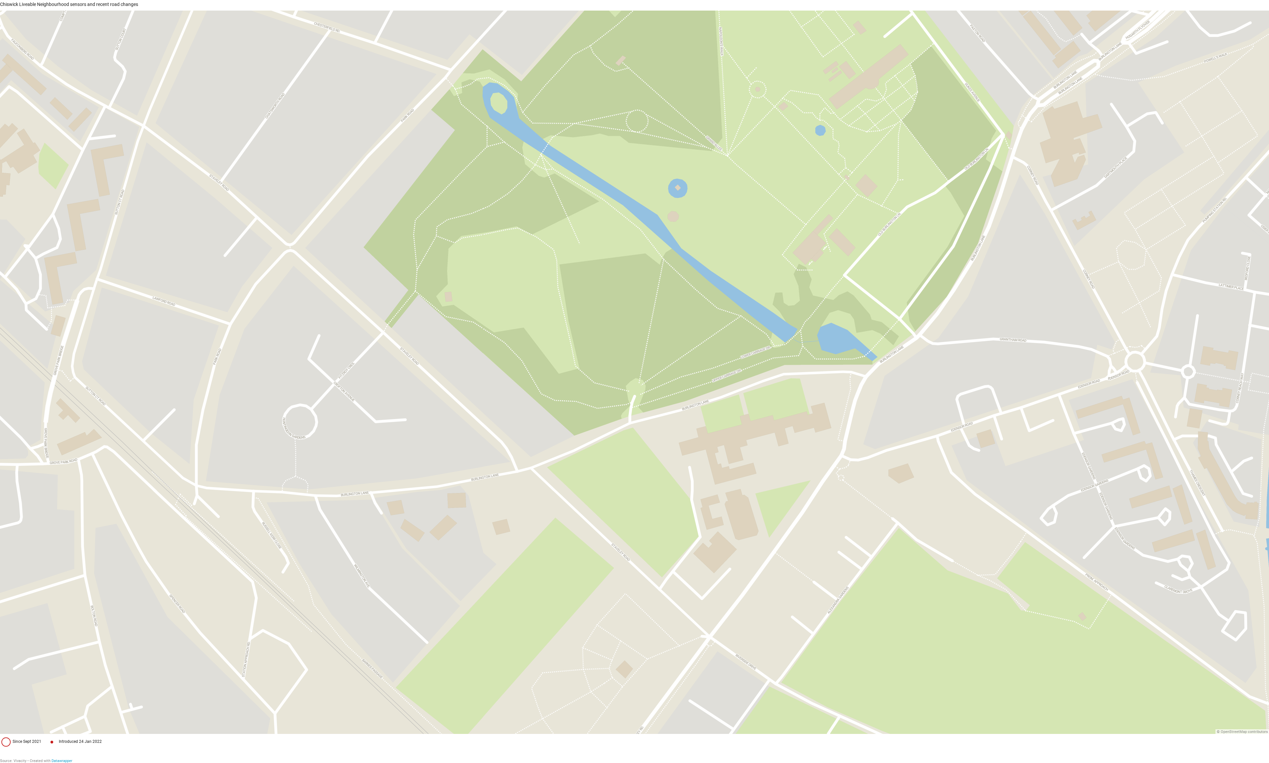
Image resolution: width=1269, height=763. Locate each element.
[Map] (634, 372)
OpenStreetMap (1234, 732)
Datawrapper (62, 761)
